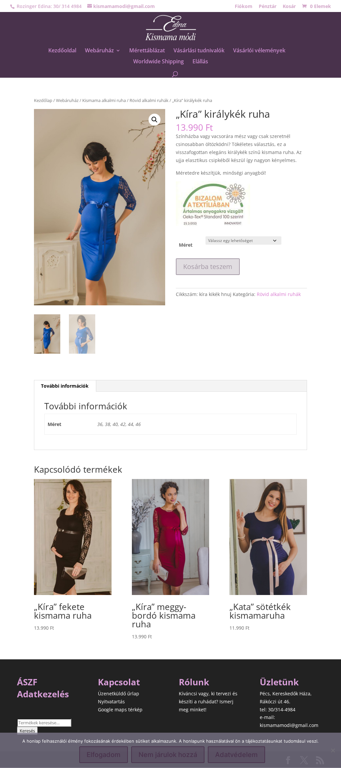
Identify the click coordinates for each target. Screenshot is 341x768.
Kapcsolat (119, 682)
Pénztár (267, 6)
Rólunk (194, 682)
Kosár (289, 6)
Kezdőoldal (62, 51)
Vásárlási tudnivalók (198, 51)
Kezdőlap (43, 100)
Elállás (200, 62)
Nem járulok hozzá (168, 755)
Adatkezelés (43, 694)
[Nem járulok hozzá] (332, 750)
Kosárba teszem (207, 266)
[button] (155, 120)
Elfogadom (104, 755)
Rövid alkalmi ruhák (149, 100)
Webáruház (99, 51)
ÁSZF (27, 682)
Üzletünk (279, 682)
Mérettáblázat (147, 51)
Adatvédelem (236, 755)
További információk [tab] (65, 386)
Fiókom (243, 6)
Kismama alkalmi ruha (104, 100)
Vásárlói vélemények (259, 51)
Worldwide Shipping (158, 62)
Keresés (27, 731)
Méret (185, 245)
